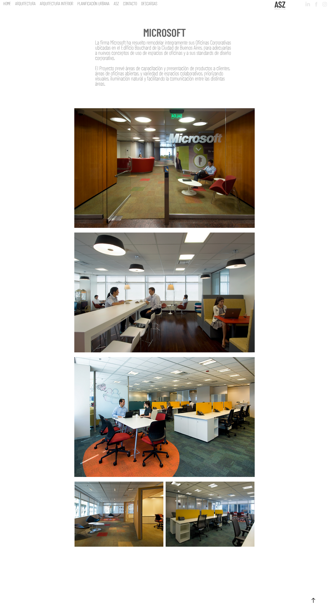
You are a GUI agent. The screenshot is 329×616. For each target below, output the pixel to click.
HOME (7, 3)
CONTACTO (130, 3)
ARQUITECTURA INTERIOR (56, 3)
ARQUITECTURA (25, 3)
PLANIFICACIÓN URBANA (93, 3)
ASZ (116, 3)
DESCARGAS (149, 3)
